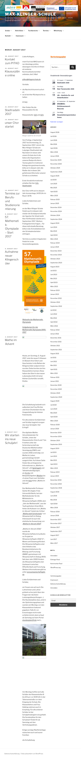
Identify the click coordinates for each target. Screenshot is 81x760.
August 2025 (54, 176)
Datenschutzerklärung (57, 584)
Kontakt (8, 36)
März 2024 (54, 239)
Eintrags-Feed (55, 559)
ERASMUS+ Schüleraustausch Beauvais (63, 106)
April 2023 (53, 282)
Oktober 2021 (55, 345)
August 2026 (54, 132)
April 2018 (53, 504)
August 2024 (54, 223)
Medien (40, 476)
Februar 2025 (55, 199)
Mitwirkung (58, 30)
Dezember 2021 (55, 338)
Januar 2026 (54, 156)
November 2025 (56, 164)
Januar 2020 (54, 429)
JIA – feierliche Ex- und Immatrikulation (65, 96)
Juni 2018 (53, 496)
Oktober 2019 (55, 440)
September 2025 (56, 172)
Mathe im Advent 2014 (32, 524)
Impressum (20, 36)
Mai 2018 (53, 500)
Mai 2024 (53, 231)
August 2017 (54, 535)
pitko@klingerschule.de (31, 79)
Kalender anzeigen (56, 122)
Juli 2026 (53, 136)
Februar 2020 (55, 424)
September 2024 (56, 219)
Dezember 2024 (55, 207)
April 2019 (53, 464)
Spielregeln (36, 468)
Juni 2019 (53, 456)
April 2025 (53, 191)
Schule (7, 30)
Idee (30, 481)
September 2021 (56, 349)
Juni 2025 (53, 183)
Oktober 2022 (55, 302)
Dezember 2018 (55, 480)
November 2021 (55, 342)
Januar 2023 (54, 294)
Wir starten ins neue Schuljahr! (12, 439)
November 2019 (56, 436)
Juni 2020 (53, 409)
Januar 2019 (54, 476)
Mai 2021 (53, 365)
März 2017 (54, 543)
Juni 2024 (53, 227)
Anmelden (53, 556)
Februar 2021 (54, 377)
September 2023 (56, 263)
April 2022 (53, 322)
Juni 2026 (53, 140)
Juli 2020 (53, 405)
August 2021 (54, 353)
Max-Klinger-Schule (30, 14)
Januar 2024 (54, 247)
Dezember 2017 (55, 519)
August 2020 (54, 401)
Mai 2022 (53, 318)
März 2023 (54, 286)
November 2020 (56, 389)
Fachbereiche (33, 30)
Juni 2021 (53, 361)
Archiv (27, 473)
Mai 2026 (53, 144)
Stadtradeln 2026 (63, 83)
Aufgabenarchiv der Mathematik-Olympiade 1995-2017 (34, 329)
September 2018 (56, 488)
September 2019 (56, 444)
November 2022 (56, 298)
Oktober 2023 (55, 259)
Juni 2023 (53, 274)
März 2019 (54, 468)
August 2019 (54, 448)
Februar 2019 (54, 472)
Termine (46, 30)
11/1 (35, 115)
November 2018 (56, 484)
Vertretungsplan (55, 576)
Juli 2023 (53, 270)
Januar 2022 (54, 334)
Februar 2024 (55, 243)
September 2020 (56, 397)
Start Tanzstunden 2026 (65, 89)
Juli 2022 (53, 310)
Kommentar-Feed (56, 563)
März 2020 (54, 421)
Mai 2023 (53, 278)
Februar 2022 (54, 330)
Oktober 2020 (55, 393)
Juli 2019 (53, 452)
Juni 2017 (53, 539)
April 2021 (53, 369)
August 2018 (54, 492)
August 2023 (54, 267)
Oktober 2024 (55, 215)
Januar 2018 (54, 515)
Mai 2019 (53, 460)
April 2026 (53, 148)
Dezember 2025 (55, 160)
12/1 (41, 115)
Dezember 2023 (55, 251)
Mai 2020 (53, 413)
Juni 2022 (53, 314)
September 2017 (56, 531)
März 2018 (54, 507)
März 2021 (54, 373)
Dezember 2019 (55, 432)
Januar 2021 (54, 381)
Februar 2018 (54, 511)
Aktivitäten (19, 30)
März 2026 (54, 152)
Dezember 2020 (56, 385)
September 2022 (56, 306)
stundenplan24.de (29, 620)
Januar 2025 (54, 203)
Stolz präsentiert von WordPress (32, 754)
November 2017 (55, 523)
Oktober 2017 (55, 527)
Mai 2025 (53, 187)
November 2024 (56, 211)
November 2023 (56, 255)
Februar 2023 (55, 290)
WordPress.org (55, 567)
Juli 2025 (53, 180)
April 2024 (53, 235)
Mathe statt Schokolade (32, 514)
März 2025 (54, 195)
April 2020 (54, 417)
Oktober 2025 (55, 168)
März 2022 (54, 326)
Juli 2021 (53, 357)
